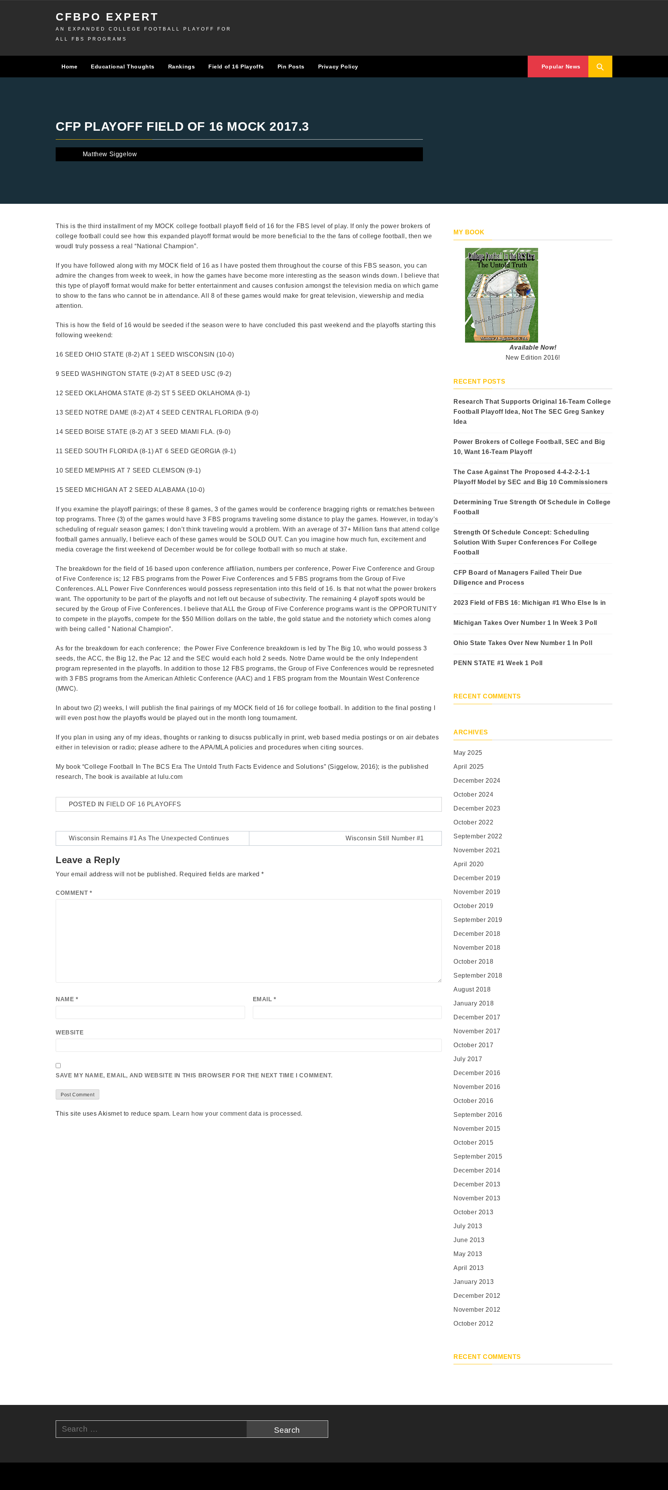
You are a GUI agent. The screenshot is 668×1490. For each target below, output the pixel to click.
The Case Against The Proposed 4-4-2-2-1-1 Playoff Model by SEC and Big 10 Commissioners (530, 477)
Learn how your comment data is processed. (237, 1113)
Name (67, 999)
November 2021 (477, 850)
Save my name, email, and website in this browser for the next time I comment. (194, 1075)
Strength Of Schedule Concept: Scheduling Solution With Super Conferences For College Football (525, 542)
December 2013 (477, 1184)
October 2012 (473, 1323)
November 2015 (477, 1128)
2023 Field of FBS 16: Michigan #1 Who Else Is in (529, 602)
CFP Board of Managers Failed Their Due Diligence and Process (517, 577)
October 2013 (473, 1212)
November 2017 (477, 1031)
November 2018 (477, 947)
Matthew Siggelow (110, 154)
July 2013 (467, 1226)
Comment (74, 892)
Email (264, 999)
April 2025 (468, 766)
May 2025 (467, 752)
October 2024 (473, 794)
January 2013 (473, 1281)
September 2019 (477, 920)
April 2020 (468, 864)
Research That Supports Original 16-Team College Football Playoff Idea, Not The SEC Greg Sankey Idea (532, 411)
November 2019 (477, 892)
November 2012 (477, 1309)
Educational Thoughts (123, 66)
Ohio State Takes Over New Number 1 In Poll (522, 643)
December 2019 (477, 878)
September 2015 (477, 1156)
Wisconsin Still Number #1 (385, 838)
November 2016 (477, 1087)
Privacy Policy (338, 66)
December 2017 (477, 1017)
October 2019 (473, 906)
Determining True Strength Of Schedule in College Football (532, 507)
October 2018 (473, 961)
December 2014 (477, 1170)
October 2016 (473, 1100)
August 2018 (472, 989)
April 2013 (468, 1268)
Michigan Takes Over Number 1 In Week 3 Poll (525, 623)
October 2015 (473, 1142)
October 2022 (473, 822)
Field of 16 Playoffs (236, 66)
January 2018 (473, 1003)
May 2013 (467, 1254)
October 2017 (473, 1045)
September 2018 (477, 975)
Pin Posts (291, 66)
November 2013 (477, 1198)
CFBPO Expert (107, 17)
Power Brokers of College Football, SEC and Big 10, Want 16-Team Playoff (529, 447)
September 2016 (477, 1114)
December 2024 (477, 780)
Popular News (560, 66)
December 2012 (477, 1295)
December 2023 (477, 808)
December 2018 (477, 933)
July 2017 (467, 1059)
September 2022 (477, 836)
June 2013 (468, 1240)
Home (69, 66)
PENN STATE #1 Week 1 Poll (498, 663)
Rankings (181, 66)
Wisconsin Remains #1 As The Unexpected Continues (149, 838)
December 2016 (477, 1073)
